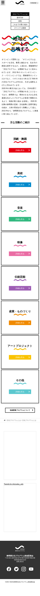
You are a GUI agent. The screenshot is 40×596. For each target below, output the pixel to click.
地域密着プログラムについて (20, 410)
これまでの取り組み (20, 24)
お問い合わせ (20, 561)
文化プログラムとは (20, 14)
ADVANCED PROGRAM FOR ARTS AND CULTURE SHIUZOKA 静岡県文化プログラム (20, 548)
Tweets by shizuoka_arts (13, 484)
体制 (20, 21)
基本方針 (20, 17)
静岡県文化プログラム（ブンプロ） (20, 3)
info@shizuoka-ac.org (20, 559)
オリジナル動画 (20, 28)
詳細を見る (20, 150)
